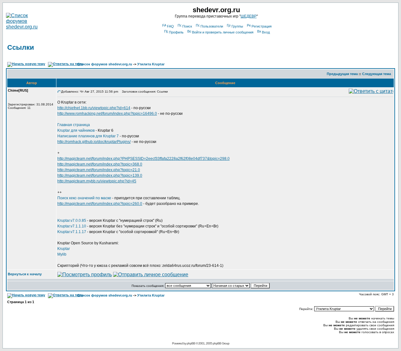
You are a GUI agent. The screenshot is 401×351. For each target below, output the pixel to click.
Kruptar (63, 249)
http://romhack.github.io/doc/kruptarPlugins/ (94, 142)
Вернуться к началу (25, 274)
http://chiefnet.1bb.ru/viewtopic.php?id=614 (93, 108)
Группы (237, 26)
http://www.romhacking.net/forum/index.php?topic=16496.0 (107, 113)
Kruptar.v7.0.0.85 (71, 220)
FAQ (170, 26)
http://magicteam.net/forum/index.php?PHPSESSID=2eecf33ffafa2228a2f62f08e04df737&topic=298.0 (143, 158)
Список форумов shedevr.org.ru (104, 64)
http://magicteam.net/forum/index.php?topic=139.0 (99, 175)
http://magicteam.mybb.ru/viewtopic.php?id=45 (96, 181)
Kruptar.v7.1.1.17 (71, 232)
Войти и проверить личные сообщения (222, 32)
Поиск (187, 26)
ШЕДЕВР (249, 16)
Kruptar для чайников (76, 130)
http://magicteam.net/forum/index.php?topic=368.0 (99, 164)
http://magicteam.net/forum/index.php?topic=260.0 (99, 203)
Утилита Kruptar (150, 64)
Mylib (61, 254)
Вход (266, 32)
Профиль (176, 32)
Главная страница (73, 125)
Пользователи (211, 26)
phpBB (191, 343)
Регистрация (262, 26)
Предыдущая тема (342, 74)
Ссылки (20, 47)
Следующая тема (376, 74)
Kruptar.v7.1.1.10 (71, 226)
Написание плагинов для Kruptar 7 (88, 136)
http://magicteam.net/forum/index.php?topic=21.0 (98, 170)
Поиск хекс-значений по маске (84, 198)
